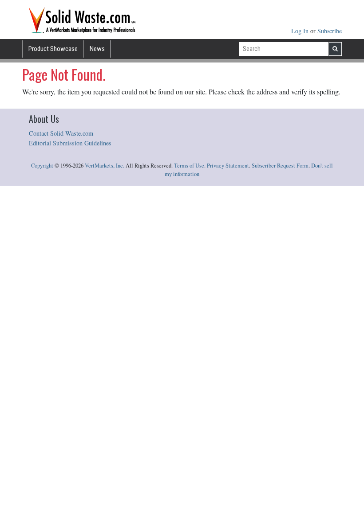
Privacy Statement (228, 165)
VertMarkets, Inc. (104, 165)
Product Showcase (53, 49)
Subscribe (329, 31)
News (97, 49)
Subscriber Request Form (280, 165)
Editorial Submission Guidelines (70, 143)
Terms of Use (189, 165)
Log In (300, 31)
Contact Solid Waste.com (61, 133)
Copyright (42, 165)
